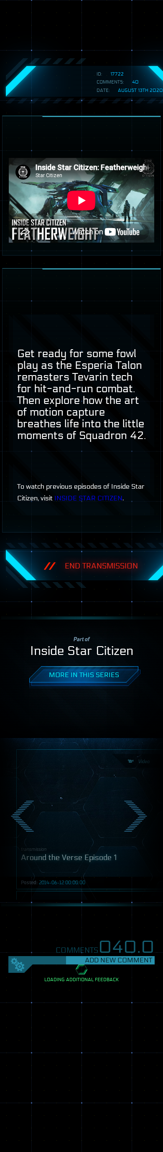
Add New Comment (118, 960)
